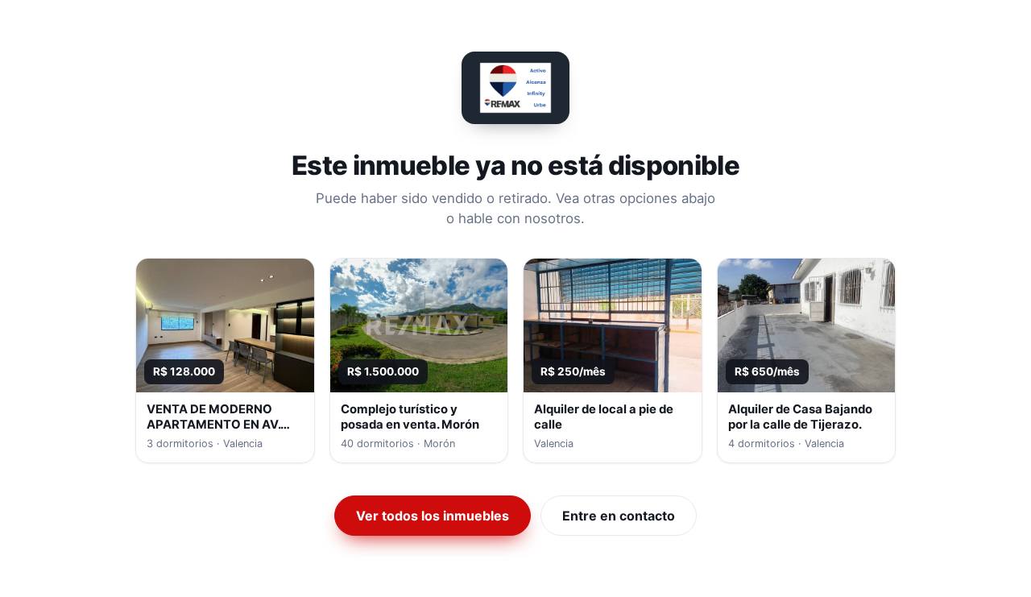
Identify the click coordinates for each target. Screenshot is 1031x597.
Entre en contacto (618, 516)
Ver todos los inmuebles (432, 516)
